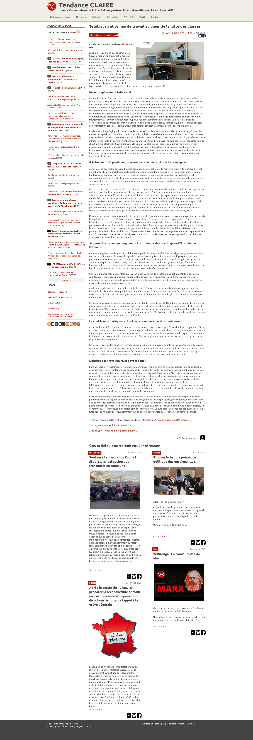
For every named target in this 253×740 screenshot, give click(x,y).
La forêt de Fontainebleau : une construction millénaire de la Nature (63, 40)
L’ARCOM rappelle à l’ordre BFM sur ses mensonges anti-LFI (66, 265)
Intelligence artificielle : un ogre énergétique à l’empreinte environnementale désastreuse (61, 116)
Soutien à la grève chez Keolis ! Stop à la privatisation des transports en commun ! (112, 461)
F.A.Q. (142, 17)
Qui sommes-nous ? (60, 17)
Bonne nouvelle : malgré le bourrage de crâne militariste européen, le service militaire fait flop (64, 138)
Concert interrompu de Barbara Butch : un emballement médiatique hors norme (64, 234)
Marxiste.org (53, 308)
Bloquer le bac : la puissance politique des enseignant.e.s (174, 459)
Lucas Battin (172, 32)
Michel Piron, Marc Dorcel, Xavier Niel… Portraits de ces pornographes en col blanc (65, 256)
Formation (112, 17)
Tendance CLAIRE (86, 5)
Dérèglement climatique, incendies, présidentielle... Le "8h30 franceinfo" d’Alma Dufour (64, 203)
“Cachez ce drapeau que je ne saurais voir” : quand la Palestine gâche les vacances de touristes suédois (66, 245)
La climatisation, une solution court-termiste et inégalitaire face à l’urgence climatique (64, 223)
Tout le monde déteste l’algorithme (63, 147)
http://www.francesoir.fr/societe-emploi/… (113, 425)
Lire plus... (66, 280)
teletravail (107, 35)
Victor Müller (185, 32)
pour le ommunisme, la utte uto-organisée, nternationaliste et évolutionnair (116, 10)
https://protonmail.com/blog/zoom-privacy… (115, 430)
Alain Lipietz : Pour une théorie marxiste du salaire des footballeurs (65, 193)
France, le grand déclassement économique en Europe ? (61, 274)
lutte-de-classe (95, 35)
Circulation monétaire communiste (63, 175)
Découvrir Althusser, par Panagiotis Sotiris (66, 50)
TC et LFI (129, 17)
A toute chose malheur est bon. (169, 501)
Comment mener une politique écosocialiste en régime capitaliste (63, 98)
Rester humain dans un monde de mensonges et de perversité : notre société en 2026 (65, 127)
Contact (155, 17)
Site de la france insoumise (59, 297)
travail (115, 35)
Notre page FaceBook (57, 291)
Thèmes (80, 17)
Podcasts (96, 17)
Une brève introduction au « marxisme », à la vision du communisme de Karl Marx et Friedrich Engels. (179, 617)
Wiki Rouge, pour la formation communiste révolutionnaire (60, 315)
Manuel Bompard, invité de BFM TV (68, 87)
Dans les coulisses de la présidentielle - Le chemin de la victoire (62, 79)
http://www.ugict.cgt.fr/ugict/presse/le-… (170, 419)
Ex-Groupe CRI (53, 303)
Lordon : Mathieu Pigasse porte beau (63, 183)
